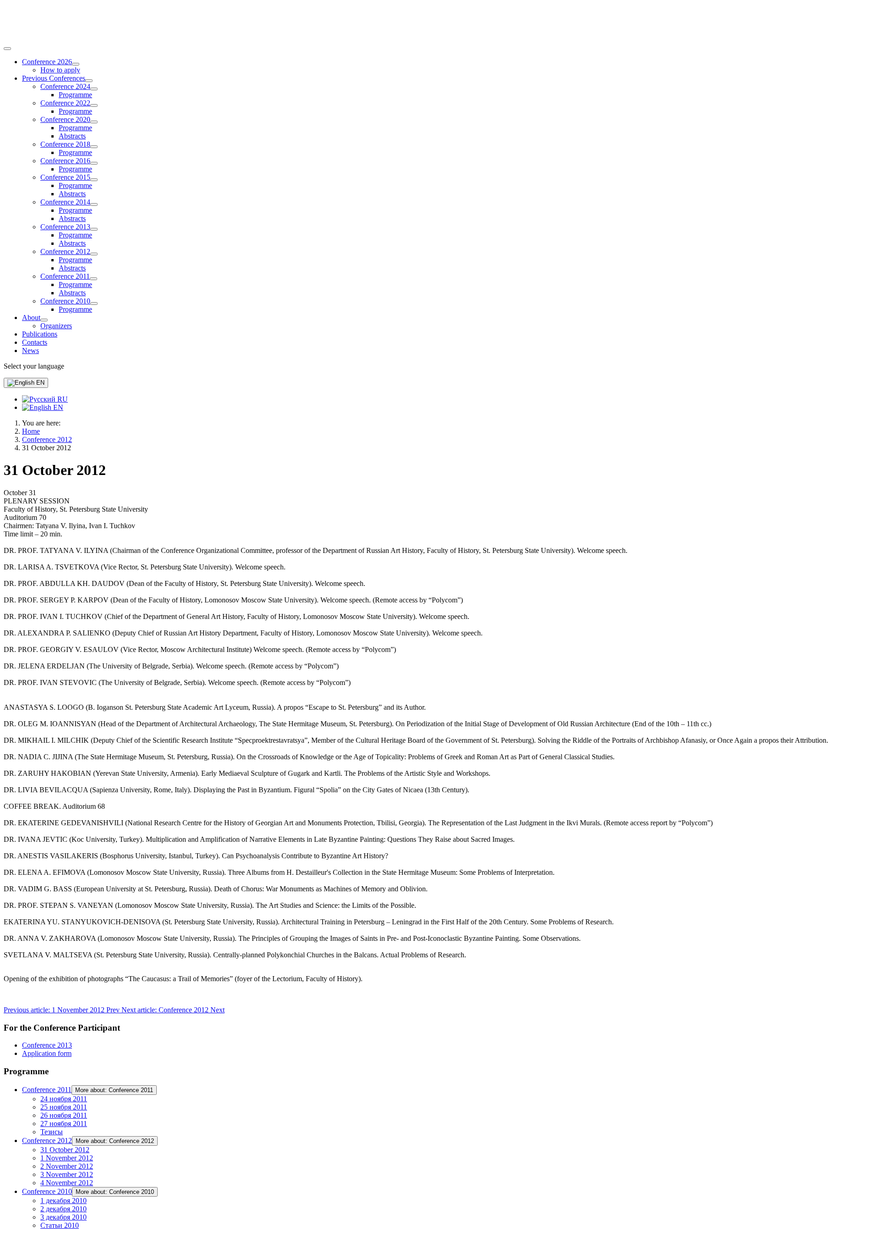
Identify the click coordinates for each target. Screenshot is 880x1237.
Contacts (34, 342)
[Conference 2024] (94, 89)
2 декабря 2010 (63, 1209)
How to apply (60, 70)
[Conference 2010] (94, 303)
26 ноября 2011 (63, 1115)
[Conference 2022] (94, 105)
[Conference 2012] (94, 254)
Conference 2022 (65, 103)
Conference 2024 (65, 86)
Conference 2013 (65, 227)
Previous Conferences (53, 78)
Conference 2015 (65, 177)
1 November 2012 (66, 1158)
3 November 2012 (66, 1174)
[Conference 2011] (93, 278)
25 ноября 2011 (63, 1107)
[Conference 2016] (94, 163)
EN (39, 382)
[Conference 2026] (75, 64)
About (31, 317)
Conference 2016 (65, 161)
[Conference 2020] (94, 122)
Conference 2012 (65, 251)
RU (61, 399)
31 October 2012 (64, 1150)
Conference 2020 (65, 119)
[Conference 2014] (94, 204)
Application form (47, 1053)
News (30, 350)
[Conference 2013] (94, 229)
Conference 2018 (65, 144)
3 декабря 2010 (63, 1217)
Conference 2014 (65, 202)
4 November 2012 (66, 1183)
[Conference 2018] (94, 146)
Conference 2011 (65, 276)
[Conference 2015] (94, 179)
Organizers (56, 326)
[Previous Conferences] (89, 80)
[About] (44, 320)
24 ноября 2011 (63, 1099)
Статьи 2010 (59, 1225)
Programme (75, 95)
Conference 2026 (47, 62)
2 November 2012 (66, 1166)
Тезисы (51, 1132)
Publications (39, 334)
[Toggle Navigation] (7, 48)
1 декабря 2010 (63, 1200)
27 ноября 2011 (63, 1123)
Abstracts (72, 136)
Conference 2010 (65, 301)
